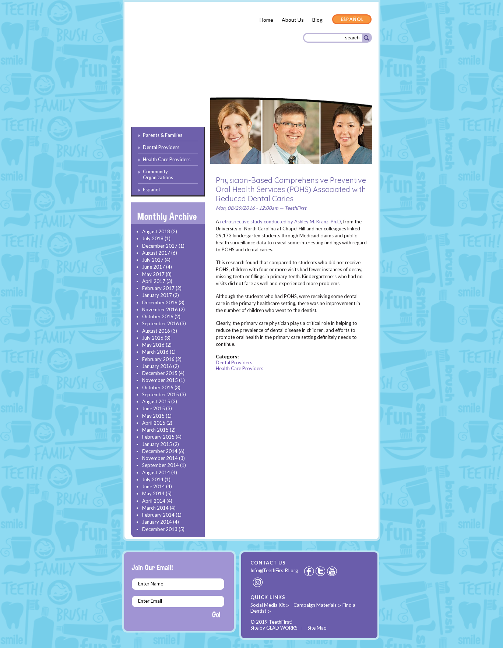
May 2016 (153, 345)
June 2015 (153, 408)
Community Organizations (335, 78)
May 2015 (153, 416)
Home (266, 20)
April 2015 (153, 423)
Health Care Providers (267, 77)
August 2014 (156, 472)
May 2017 (153, 274)
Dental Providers (210, 77)
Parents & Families (157, 78)
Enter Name (150, 584)
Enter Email (150, 601)
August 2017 (156, 253)
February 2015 (158, 437)
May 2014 (153, 493)
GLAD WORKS (282, 628)
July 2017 (152, 260)
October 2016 (157, 316)
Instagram (258, 582)
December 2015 (159, 373)
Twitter (321, 571)
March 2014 (155, 508)
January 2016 (157, 366)
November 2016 (160, 309)
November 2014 (160, 458)
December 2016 (159, 302)
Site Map (317, 628)
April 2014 (153, 501)
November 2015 (160, 380)
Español (352, 19)
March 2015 (155, 430)
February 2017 (158, 288)
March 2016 (155, 352)
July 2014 (152, 479)
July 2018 (152, 238)
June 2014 (153, 486)
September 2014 (160, 465)
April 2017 (153, 281)
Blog (317, 20)
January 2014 (157, 522)
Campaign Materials (315, 605)
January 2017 (157, 295)
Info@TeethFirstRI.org (274, 570)
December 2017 (159, 246)
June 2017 (153, 267)
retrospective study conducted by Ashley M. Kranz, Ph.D (280, 221)
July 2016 (152, 338)
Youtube (332, 571)
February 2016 (158, 359)
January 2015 (157, 444)
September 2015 (160, 394)
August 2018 (156, 231)
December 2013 (159, 529)
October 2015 (157, 387)
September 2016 (160, 323)
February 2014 (158, 515)
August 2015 (156, 401)
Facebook (308, 571)
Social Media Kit (267, 605)
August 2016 (156, 331)
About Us (293, 20)
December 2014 (159, 451)
